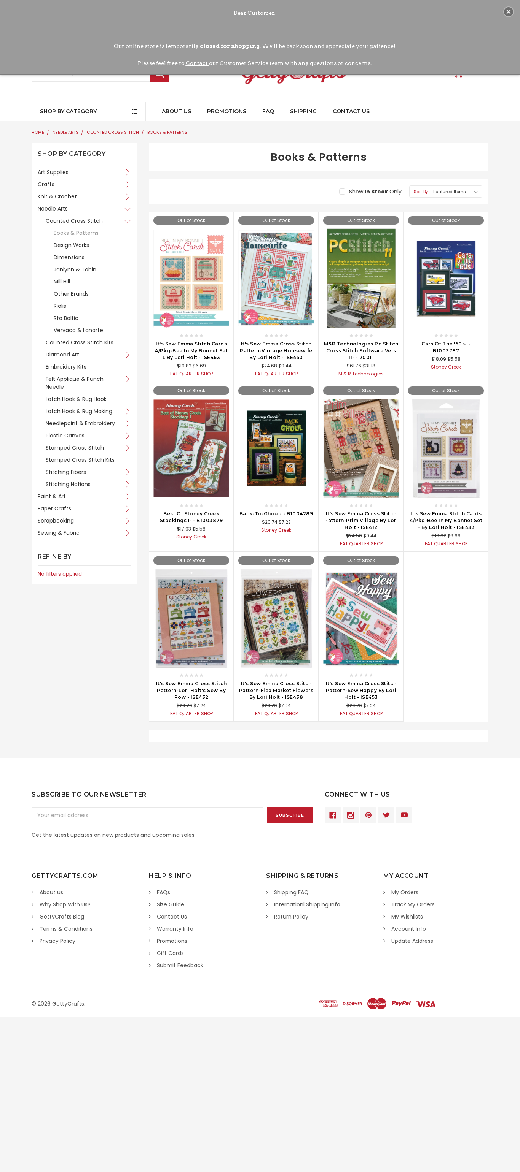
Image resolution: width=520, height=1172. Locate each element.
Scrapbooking (56, 520)
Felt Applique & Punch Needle (75, 383)
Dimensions (69, 257)
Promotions (226, 111)
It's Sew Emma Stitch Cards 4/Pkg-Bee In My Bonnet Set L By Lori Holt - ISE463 (191, 350)
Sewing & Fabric (59, 533)
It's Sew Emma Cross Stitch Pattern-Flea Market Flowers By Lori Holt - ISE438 (276, 690)
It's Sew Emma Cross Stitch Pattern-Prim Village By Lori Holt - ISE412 (361, 520)
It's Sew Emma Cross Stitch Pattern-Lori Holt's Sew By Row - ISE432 (191, 690)
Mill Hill (62, 281)
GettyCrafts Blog (62, 916)
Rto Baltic (66, 318)
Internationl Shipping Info (307, 904)
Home (38, 132)
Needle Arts (65, 132)
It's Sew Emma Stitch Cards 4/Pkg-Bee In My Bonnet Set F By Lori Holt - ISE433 (446, 520)
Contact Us (351, 111)
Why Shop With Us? (65, 904)
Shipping (303, 111)
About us (51, 892)
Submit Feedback (180, 965)
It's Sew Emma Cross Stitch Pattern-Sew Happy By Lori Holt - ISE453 (361, 690)
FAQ (268, 111)
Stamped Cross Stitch (75, 447)
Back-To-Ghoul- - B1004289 (276, 513)
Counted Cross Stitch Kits (79, 342)
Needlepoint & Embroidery (80, 423)
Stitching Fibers (66, 472)
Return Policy (291, 916)
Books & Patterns (167, 132)
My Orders (404, 892)
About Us (176, 111)
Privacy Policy (57, 941)
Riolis (60, 306)
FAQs (163, 892)
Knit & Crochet (57, 196)
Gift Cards (170, 953)
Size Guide (170, 904)
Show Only (375, 191)
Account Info (408, 929)
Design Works (71, 245)
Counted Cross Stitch (113, 132)
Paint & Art (52, 496)
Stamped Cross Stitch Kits (80, 460)
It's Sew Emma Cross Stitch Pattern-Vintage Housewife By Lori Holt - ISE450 (276, 350)
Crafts (46, 184)
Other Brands (71, 294)
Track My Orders (413, 904)
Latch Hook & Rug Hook (76, 399)
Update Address (412, 941)
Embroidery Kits (66, 367)
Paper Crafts (54, 508)
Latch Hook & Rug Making (79, 411)
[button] (508, 11)
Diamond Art (62, 354)
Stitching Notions (68, 484)
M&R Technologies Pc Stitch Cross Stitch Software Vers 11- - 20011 (361, 350)
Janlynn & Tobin (75, 269)
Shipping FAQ (291, 892)
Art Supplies (53, 172)
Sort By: (421, 191)
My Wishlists (407, 916)
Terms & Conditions (66, 929)
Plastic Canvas (65, 435)
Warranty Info (175, 929)
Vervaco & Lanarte (78, 330)
